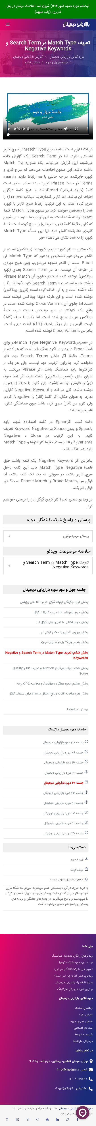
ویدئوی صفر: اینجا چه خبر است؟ (73, 975)
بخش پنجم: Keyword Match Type (64, 642)
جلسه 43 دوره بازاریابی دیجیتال (63, 793)
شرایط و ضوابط (84, 1034)
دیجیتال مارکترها (83, 1041)
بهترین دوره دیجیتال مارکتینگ (75, 989)
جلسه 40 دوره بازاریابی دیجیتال (63, 762)
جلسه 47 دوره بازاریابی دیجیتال (63, 833)
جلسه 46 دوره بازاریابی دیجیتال (63, 823)
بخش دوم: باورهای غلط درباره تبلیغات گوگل (61, 612)
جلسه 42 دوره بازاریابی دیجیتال (63, 783)
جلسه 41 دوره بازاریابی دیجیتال (63, 773)
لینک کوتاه (77, 870)
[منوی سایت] (7, 24)
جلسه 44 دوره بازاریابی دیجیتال (63, 803)
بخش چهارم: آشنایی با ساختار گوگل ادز (64, 632)
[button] (48, 537)
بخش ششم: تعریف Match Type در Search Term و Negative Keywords (46, 655)
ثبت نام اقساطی (83, 1028)
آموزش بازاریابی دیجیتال (28, 57)
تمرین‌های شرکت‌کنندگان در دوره (73, 969)
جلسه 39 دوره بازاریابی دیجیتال (63, 752)
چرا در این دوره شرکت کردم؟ (76, 962)
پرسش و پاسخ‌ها (77, 709)
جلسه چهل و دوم (56, 62)
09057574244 (65, 1088)
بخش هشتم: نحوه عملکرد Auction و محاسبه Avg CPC (52, 684)
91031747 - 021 (78, 1079)
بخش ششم (32, 62)
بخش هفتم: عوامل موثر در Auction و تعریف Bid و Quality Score (50, 671)
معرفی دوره (86, 1014)
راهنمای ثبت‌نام (84, 1008)
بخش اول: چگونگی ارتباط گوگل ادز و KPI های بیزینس (54, 602)
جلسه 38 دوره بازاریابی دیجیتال (63, 742)
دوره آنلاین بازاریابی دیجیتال (67, 57)
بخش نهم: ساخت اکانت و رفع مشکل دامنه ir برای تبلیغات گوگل (48, 693)
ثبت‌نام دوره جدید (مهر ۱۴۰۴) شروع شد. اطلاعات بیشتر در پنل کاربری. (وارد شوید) (48, 9)
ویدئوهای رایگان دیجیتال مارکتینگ (72, 955)
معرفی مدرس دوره (82, 1021)
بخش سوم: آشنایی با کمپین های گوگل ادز (62, 622)
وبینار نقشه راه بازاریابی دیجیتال (74, 982)
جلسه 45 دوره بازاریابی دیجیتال (63, 813)
